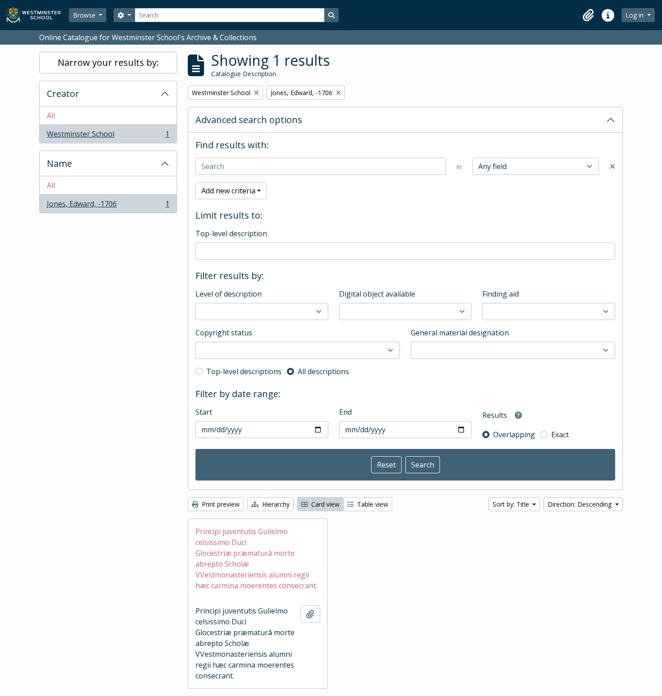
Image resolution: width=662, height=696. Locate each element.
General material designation (460, 333)
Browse (85, 15)
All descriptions (323, 371)
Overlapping (514, 435)
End (345, 412)
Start (203, 412)
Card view (324, 504)
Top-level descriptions (243, 371)
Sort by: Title (512, 504)
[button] (588, 15)
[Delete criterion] (612, 166)
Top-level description (231, 233)
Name (59, 163)
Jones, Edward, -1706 (107, 206)
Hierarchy (275, 504)
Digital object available (377, 294)
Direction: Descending (580, 504)
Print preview (220, 504)
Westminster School (107, 136)
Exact (560, 435)
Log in (635, 15)
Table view (371, 504)
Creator (63, 93)
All (51, 115)
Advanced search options (248, 120)
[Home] (37, 15)
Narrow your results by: (108, 62)
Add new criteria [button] (228, 191)
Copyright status (223, 333)
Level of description (228, 294)
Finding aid (500, 294)
